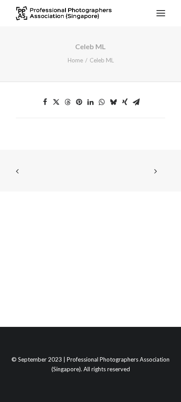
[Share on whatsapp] (102, 102)
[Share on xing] (124, 102)
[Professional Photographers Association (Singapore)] (64, 13)
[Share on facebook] (45, 102)
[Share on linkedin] (90, 102)
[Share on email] (136, 102)
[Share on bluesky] (113, 102)
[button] (161, 13)
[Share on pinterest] (79, 102)
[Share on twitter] (56, 102)
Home (75, 60)
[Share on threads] (67, 102)
